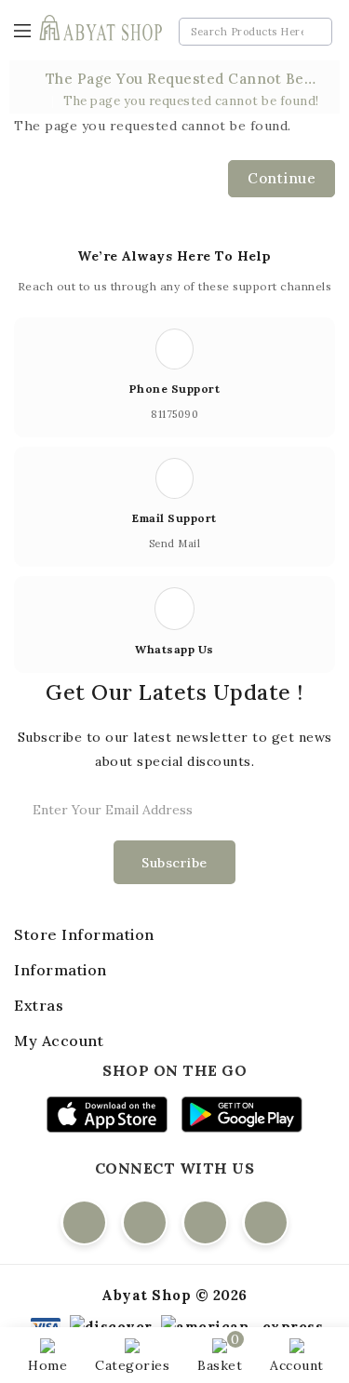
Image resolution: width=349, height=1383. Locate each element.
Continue (281, 178)
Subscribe (174, 862)
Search (313, 32)
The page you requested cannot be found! (191, 101)
